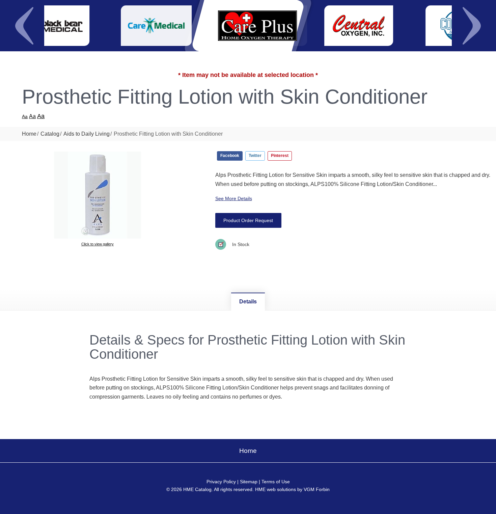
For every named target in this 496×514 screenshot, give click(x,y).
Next (471, 25)
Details (248, 301)
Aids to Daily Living (86, 134)
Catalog (49, 134)
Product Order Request (248, 220)
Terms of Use (275, 481)
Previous (24, 25)
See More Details (233, 198)
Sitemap (248, 481)
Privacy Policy (221, 481)
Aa (25, 116)
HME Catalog (197, 489)
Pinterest (279, 155)
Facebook (229, 155)
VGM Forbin (317, 489)
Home (29, 134)
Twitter (255, 155)
